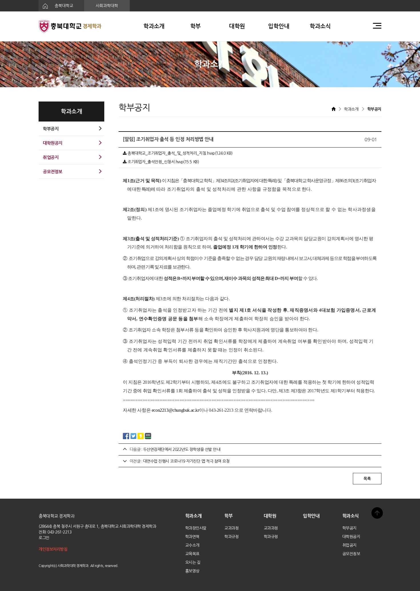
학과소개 (154, 26)
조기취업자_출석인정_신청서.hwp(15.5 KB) (163, 162)
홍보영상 (192, 571)
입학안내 (278, 26)
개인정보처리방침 (53, 549)
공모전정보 (351, 554)
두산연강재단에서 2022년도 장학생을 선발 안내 (181, 449)
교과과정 (231, 528)
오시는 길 (193, 562)
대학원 (237, 26)
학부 (195, 26)
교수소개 (192, 545)
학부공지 (349, 528)
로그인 (44, 538)
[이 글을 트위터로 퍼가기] (133, 435)
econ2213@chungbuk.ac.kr (175, 410)
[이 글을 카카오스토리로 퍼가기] (140, 435)
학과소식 (320, 26)
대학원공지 (351, 537)
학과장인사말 (196, 528)
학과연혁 (192, 537)
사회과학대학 (107, 6)
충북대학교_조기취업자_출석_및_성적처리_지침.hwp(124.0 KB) (180, 153)
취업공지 (349, 545)
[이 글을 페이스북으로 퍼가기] (126, 435)
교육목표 (192, 554)
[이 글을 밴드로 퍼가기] (148, 435)
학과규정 (231, 537)
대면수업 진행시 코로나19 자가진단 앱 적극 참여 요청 (186, 461)
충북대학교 (63, 6)
